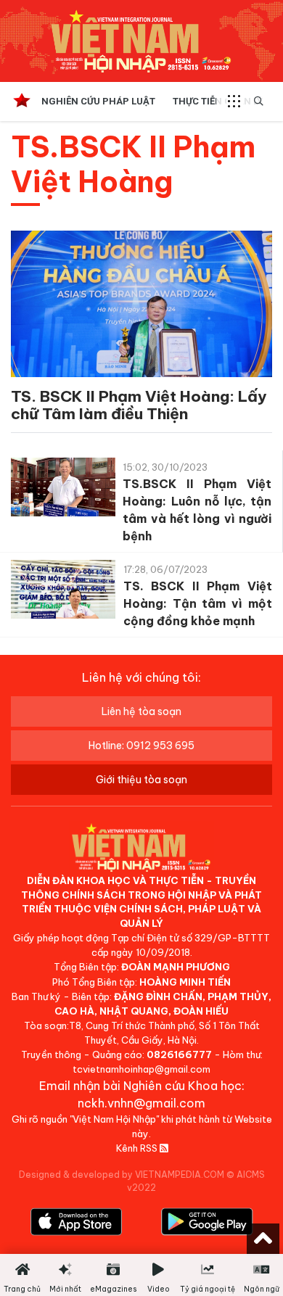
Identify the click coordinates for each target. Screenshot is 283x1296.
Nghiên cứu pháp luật (98, 101)
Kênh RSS (138, 1148)
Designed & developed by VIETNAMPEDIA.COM (121, 1174)
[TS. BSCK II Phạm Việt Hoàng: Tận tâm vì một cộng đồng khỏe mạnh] (63, 592)
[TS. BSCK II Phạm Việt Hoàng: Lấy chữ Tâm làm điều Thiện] (141, 307)
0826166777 (179, 1054)
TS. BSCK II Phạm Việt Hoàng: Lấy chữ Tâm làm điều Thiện (139, 405)
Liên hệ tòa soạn (141, 711)
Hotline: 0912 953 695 (141, 745)
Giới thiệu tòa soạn (141, 779)
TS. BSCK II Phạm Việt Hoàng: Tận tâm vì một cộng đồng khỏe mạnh (197, 603)
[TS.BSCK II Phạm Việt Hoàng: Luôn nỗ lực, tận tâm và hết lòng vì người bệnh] (63, 490)
